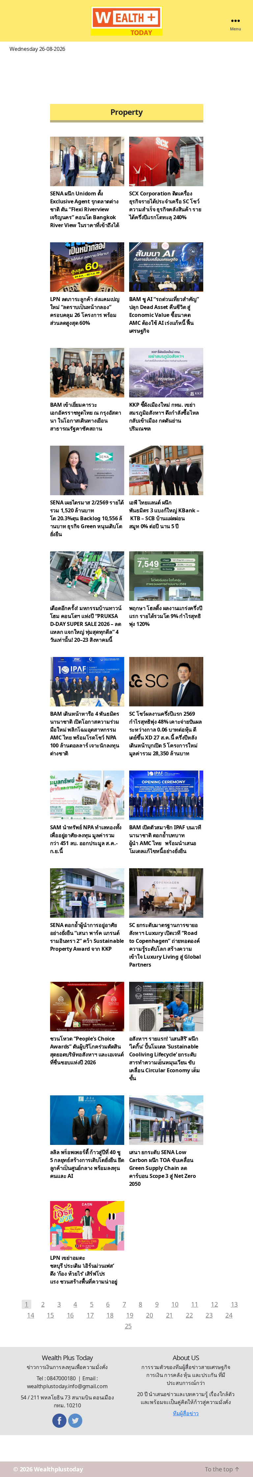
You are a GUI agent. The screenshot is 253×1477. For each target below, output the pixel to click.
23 (209, 1315)
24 (229, 1315)
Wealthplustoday (58, 1469)
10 (175, 1304)
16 (70, 1315)
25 (128, 1326)
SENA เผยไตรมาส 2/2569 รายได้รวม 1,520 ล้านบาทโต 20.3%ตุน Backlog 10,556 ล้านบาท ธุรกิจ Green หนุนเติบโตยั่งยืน (87, 518)
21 (169, 1315)
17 (90, 1315)
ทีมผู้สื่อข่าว (186, 1413)
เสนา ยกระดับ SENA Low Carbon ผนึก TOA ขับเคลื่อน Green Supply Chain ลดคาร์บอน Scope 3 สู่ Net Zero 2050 (162, 1168)
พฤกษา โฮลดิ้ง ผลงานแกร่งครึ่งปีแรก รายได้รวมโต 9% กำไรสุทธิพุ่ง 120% (165, 616)
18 (110, 1315)
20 (149, 1315)
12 (214, 1304)
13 (234, 1304)
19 (129, 1315)
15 (50, 1315)
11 (194, 1304)
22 (189, 1315)
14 (30, 1315)
